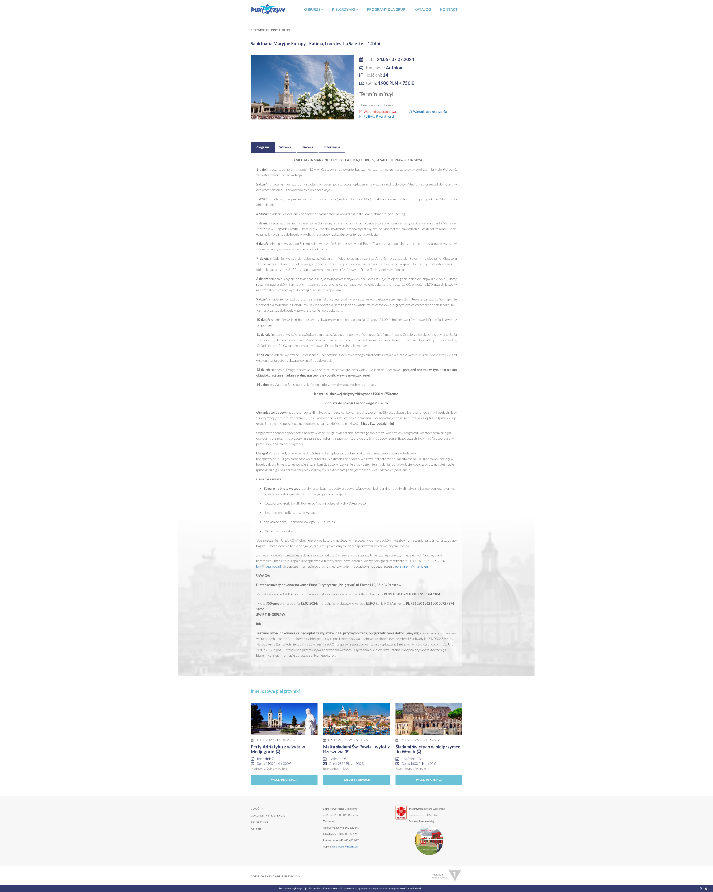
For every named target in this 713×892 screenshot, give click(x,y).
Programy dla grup (386, 9)
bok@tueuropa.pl (268, 566)
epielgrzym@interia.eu (411, 566)
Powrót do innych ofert (272, 30)
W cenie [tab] (285, 147)
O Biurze (312, 9)
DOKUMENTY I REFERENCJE (268, 815)
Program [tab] (262, 147)
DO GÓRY (257, 808)
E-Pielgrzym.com (268, 10)
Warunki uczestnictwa (380, 111)
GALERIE (256, 829)
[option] (302, 89)
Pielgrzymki (344, 9)
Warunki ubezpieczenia (430, 111)
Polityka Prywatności (379, 116)
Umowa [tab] (307, 147)
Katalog (422, 9)
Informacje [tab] (332, 147)
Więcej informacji (284, 779)
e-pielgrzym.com (288, 876)
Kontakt (449, 9)
